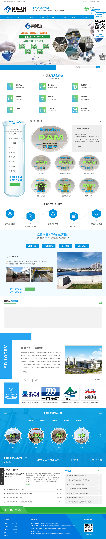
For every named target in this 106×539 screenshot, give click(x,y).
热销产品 (32, 121)
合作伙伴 (26, 380)
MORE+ (99, 121)
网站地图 (64, 528)
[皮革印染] (75, 112)
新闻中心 (74, 17)
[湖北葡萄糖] (41, 163)
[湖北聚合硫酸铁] (89, 186)
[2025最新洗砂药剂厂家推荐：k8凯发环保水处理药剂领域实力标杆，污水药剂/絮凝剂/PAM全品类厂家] (14, 476)
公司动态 (7, 470)
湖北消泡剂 (12, 147)
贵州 (52, 525)
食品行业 (51, 97)
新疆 (69, 525)
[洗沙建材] (42, 89)
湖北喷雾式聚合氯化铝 (65, 196)
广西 (64, 525)
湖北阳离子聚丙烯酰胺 (65, 173)
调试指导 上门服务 (96, 224)
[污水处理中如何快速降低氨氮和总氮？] (99, 476)
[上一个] (5, 435)
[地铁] (36, 435)
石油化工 (19, 108)
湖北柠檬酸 (12, 171)
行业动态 (15, 470)
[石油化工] (10, 112)
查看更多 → (80, 146)
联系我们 (6, 535)
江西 (71, 525)
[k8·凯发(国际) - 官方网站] (15, 12)
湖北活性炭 (12, 157)
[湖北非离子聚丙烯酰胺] (89, 163)
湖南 (62, 525)
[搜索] (98, 67)
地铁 (36, 447)
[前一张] (4, 41)
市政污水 (19, 85)
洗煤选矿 (84, 85)
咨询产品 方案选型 (9, 224)
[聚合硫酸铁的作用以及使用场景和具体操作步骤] (99, 502)
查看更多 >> (98, 379)
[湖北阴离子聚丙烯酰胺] (50, 151)
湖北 (59, 525)
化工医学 (51, 108)
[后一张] (101, 41)
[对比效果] (53, 212)
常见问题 (68, 471)
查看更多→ (26, 372)
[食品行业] (42, 101)
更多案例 (78, 420)
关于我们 (85, 17)
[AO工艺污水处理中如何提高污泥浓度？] (99, 484)
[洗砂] (58, 435)
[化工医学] (42, 112)
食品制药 (42, 420)
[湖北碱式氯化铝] (41, 186)
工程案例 (53, 17)
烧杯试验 (63, 17)
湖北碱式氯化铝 (41, 196)
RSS (57, 528)
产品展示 (31, 17)
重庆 (57, 525)
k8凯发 (53, 75)
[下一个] (100, 435)
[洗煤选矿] (75, 89)
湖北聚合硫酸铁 (13, 138)
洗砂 (59, 447)
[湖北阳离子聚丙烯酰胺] (65, 163)
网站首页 (9, 17)
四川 (54, 525)
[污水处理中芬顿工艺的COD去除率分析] (99, 489)
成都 (74, 525)
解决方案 (20, 17)
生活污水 (66, 420)
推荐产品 (39, 121)
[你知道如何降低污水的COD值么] (99, 498)
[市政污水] (10, 89)
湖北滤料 (11, 161)
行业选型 (42, 17)
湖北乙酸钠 (12, 166)
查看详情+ (7, 462)
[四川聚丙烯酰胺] (53, 42)
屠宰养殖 (54, 420)
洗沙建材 (51, 85)
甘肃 (67, 525)
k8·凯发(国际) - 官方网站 (32, 348)
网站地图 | (85, 1)
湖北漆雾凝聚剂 (13, 143)
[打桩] (81, 435)
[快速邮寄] (30, 215)
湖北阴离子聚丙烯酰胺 (82, 128)
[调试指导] (96, 212)
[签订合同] (74, 215)
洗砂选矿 (30, 420)
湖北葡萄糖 (12, 152)
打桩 (81, 447)
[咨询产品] (10, 212)
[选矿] (13, 435)
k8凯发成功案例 (53, 413)
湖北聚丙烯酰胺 (13, 129)
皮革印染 (84, 108)
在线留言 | (92, 1)
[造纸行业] (75, 101)
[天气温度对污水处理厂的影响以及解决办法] (99, 493)
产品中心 (15, 122)
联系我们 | (98, 1)
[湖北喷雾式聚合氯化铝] (65, 186)
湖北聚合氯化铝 (13, 134)
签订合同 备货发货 (73, 226)
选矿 (13, 447)
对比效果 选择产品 (53, 224)
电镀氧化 (19, 97)
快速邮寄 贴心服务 (30, 226)
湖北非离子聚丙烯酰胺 (89, 173)
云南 (50, 525)
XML (60, 528)
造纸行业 (84, 97)
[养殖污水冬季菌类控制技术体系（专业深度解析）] (99, 480)
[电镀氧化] (10, 101)
